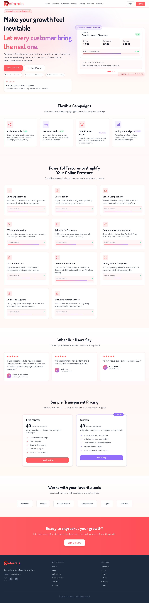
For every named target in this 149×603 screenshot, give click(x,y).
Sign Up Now (74, 542)
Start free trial (47, 460)
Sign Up (140, 4)
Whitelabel (104, 581)
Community (105, 567)
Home (47, 4)
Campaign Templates (69, 4)
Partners (104, 574)
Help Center (56, 574)
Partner (99, 4)
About (89, 4)
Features (55, 4)
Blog (54, 570)
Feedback (55, 585)
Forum (103, 570)
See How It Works (34, 68)
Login (130, 4)
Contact (55, 581)
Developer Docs (58, 578)
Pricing (82, 4)
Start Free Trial (13, 68)
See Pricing (101, 457)
